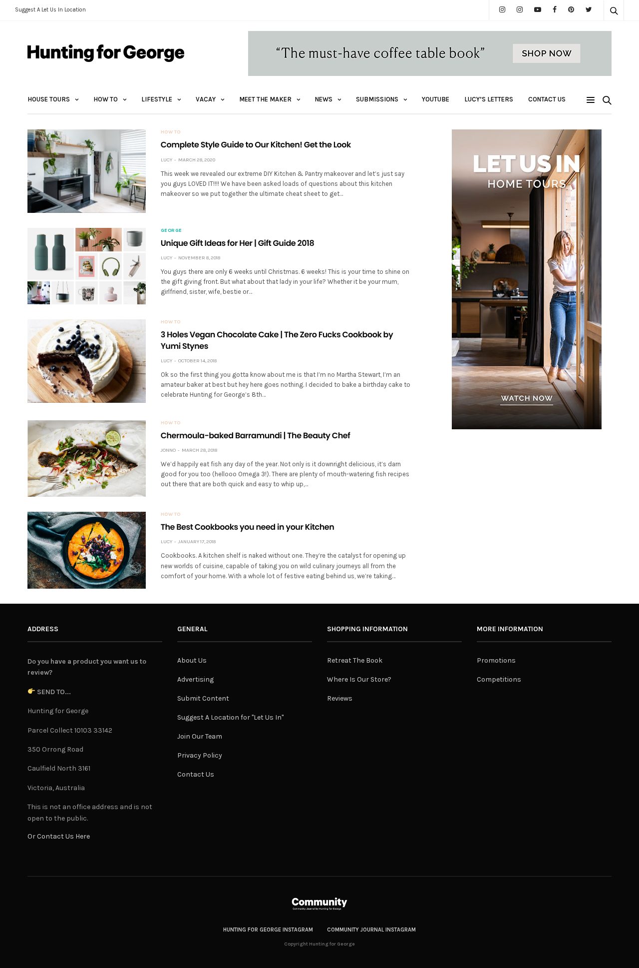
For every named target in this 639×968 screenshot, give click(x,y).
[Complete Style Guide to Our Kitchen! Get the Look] (86, 170)
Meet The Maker (265, 99)
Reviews (339, 698)
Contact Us (547, 99)
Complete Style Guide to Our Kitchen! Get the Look (256, 144)
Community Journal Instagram (371, 930)
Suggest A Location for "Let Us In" (230, 717)
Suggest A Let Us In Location (50, 9)
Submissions (377, 99)
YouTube (435, 99)
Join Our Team (199, 736)
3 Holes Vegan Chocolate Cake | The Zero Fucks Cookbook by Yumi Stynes (277, 340)
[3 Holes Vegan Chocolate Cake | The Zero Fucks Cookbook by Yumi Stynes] (86, 360)
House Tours (48, 99)
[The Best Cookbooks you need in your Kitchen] (86, 550)
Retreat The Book (354, 660)
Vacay (206, 99)
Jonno (168, 450)
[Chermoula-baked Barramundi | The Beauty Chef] (86, 458)
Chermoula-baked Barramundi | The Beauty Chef (255, 435)
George (171, 230)
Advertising (195, 679)
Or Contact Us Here (58, 836)
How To (105, 99)
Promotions (496, 660)
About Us (192, 660)
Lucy (166, 160)
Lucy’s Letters (488, 99)
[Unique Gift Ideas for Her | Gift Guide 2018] (86, 266)
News (323, 99)
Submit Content (203, 698)
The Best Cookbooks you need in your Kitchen (247, 527)
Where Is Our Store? (359, 679)
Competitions (499, 679)
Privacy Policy (199, 755)
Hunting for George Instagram (268, 930)
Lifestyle (156, 99)
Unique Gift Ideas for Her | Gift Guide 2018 (238, 243)
